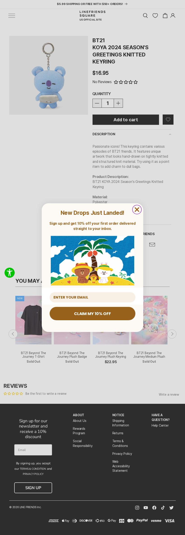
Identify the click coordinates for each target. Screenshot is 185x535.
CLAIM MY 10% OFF (92, 313)
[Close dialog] (136, 209)
